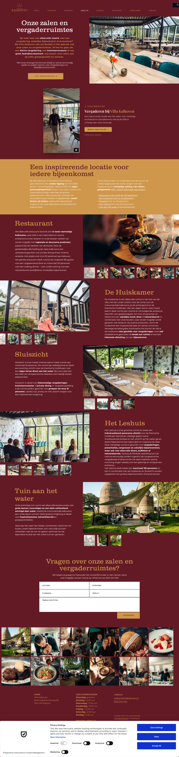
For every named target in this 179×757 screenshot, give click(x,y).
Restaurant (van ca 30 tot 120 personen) (118, 195)
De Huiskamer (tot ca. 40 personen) (116, 198)
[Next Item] (169, 656)
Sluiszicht (103, 201)
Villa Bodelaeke (121, 718)
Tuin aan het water (108, 207)
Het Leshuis (105, 204)
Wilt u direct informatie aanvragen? (128, 189)
